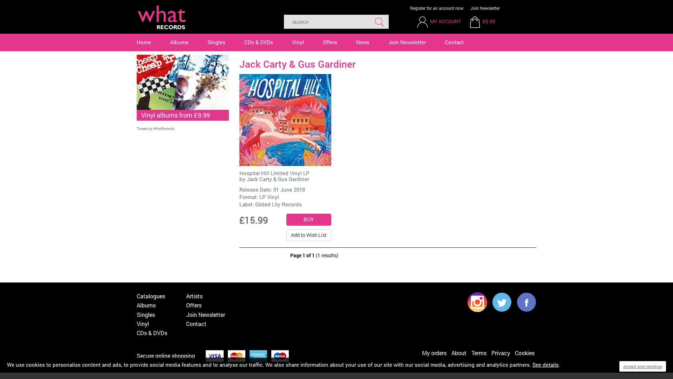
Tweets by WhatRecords (156, 128)
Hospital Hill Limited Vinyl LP (274, 173)
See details (545, 364)
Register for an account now (436, 8)
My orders (434, 353)
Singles (216, 42)
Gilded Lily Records (278, 204)
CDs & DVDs (258, 42)
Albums (179, 42)
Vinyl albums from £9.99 (175, 115)
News (362, 42)
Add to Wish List (309, 235)
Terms (479, 353)
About (459, 353)
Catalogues (151, 296)
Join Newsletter (485, 8)
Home (144, 42)
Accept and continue (642, 366)
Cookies (525, 353)
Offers (330, 42)
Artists (194, 296)
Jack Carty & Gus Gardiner (278, 178)
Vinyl (298, 42)
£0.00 (489, 21)
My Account (445, 21)
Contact (454, 42)
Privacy (500, 353)
